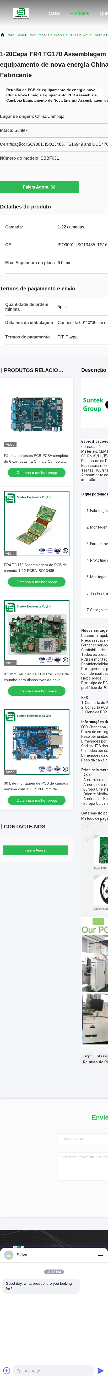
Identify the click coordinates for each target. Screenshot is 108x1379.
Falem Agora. (36, 187)
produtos (36, 35)
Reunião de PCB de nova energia (76, 35)
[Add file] (6, 1370)
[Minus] (101, 1255)
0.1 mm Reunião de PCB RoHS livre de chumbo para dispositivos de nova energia (36, 680)
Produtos (79, 13)
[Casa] (21, 13)
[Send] (100, 1370)
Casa (54, 13)
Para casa (15, 35)
